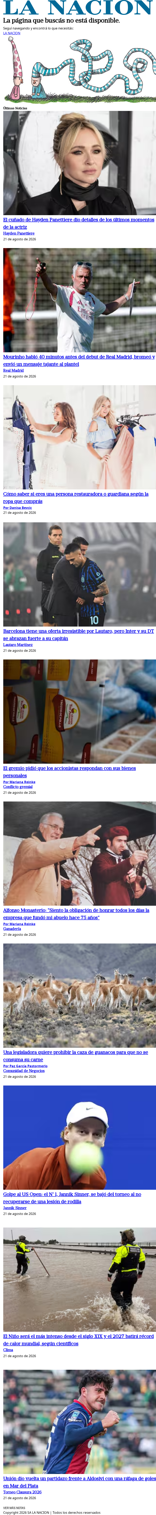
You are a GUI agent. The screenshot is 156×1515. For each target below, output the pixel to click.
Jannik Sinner (15, 1208)
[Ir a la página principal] (78, 13)
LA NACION (11, 33)
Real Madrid (13, 371)
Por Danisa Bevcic (17, 507)
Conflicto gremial (17, 787)
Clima (8, 1350)
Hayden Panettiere (19, 234)
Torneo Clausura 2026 (22, 1492)
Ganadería (12, 929)
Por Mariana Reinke (19, 782)
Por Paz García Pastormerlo (25, 1066)
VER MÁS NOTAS (14, 1508)
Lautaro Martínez (18, 645)
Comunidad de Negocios (24, 1071)
